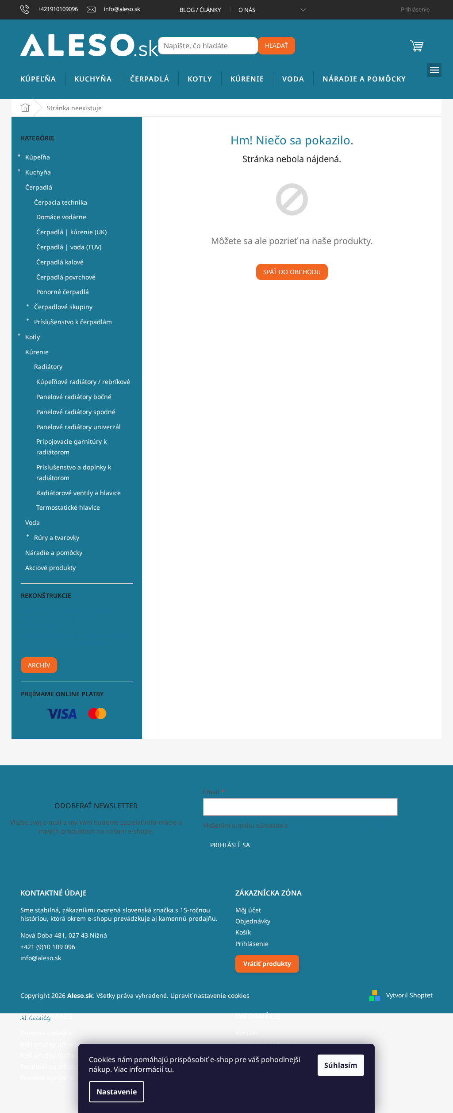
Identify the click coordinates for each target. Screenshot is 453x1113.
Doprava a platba (45, 1032)
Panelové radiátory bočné (73, 396)
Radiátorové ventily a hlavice (78, 493)
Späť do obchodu (292, 272)
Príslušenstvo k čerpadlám (73, 322)
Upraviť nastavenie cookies (210, 995)
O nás (246, 10)
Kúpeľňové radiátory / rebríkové (83, 381)
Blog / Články (200, 10)
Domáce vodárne (61, 217)
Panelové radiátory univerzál (78, 427)
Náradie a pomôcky (53, 552)
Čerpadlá (38, 187)
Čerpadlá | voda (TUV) (68, 247)
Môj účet (248, 910)
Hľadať (276, 45)
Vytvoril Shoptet (409, 994)
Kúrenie (37, 352)
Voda (32, 522)
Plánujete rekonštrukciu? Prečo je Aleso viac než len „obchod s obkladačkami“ (70, 618)
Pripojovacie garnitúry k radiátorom (71, 446)
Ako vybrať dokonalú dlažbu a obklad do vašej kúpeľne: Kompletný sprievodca (75, 642)
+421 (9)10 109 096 (47, 946)
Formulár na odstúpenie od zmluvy (72, 1066)
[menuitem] (38, 79)
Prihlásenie (252, 943)
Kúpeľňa (37, 157)
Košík (243, 932)
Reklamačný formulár (52, 1055)
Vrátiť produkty (267, 963)
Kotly (32, 337)
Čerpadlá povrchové (66, 277)
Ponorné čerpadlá (62, 291)
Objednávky (252, 921)
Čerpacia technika (60, 202)
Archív (39, 665)
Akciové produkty (50, 567)
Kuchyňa (38, 172)
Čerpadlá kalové (60, 262)
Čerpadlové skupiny (63, 306)
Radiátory (48, 366)
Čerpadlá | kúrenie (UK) (71, 232)
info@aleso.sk (40, 958)
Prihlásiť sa (230, 845)
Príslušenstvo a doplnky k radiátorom (73, 472)
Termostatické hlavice (68, 507)
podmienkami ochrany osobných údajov (349, 825)
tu (168, 1069)
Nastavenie (116, 1092)
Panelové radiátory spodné (75, 411)
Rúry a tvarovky (56, 537)
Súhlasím (340, 1065)
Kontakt (246, 1032)
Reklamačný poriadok (52, 1044)
